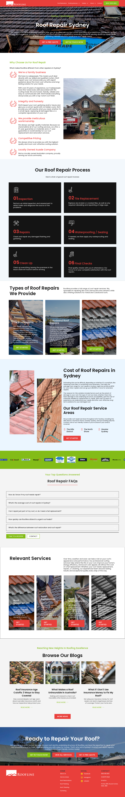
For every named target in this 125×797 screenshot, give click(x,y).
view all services (63, 755)
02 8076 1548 (105, 777)
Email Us (103, 780)
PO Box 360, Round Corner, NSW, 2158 (109, 785)
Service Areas (64, 777)
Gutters (84, 3)
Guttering (63, 791)
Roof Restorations (65, 780)
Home (54, 16)
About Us (63, 774)
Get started (72, 438)
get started (22, 347)
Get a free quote (50, 42)
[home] (20, 3)
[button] (74, 3)
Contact (99, 3)
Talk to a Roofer (16, 536)
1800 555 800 (111, 3)
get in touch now (74, 42)
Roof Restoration (62, 3)
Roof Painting (64, 784)
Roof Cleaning (64, 787)
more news (62, 716)
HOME (62, 771)
